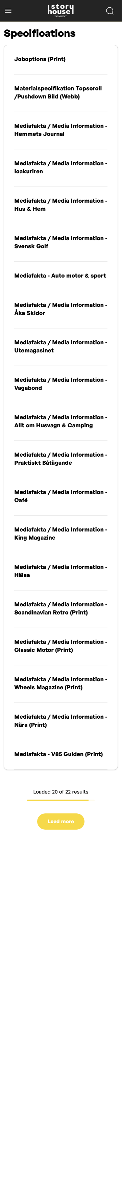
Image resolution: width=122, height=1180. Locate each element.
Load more (61, 821)
